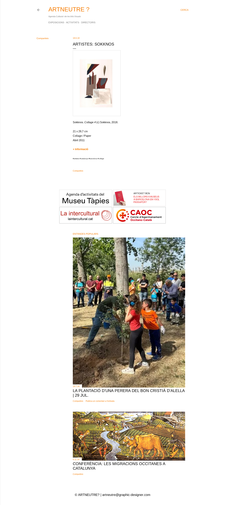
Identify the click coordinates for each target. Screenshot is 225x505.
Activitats (72, 22)
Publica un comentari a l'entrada (100, 401)
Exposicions (56, 22)
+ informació (80, 149)
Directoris (88, 22)
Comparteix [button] (43, 38)
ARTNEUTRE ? (68, 9)
